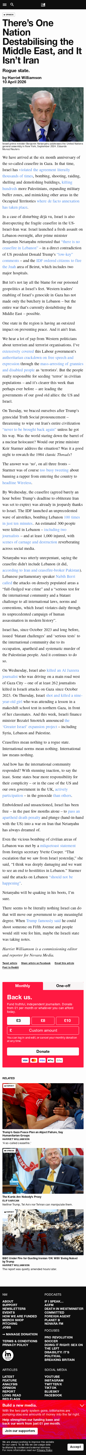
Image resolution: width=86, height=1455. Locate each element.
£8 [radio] (43, 1020)
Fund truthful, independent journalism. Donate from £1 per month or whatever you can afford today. (40, 1008)
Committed (54, 1312)
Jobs (6, 1327)
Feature (9, 1380)
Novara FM (54, 1324)
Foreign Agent (58, 1316)
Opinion (9, 1388)
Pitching (9, 1324)
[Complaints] (7, 1356)
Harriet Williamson (24, 77)
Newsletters (14, 1309)
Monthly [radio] (22, 985)
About (8, 1301)
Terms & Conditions (19, 1341)
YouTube (52, 1377)
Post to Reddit (10, 967)
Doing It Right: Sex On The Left (64, 1347)
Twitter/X (53, 1384)
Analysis (9, 1384)
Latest (8, 1377)
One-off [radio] (63, 985)
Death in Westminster (64, 1309)
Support (9, 1305)
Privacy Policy (15, 1345)
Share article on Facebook (36, 963)
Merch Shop (13, 1320)
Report (8, 1392)
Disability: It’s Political (57, 1354)
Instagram (54, 1380)
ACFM (49, 1305)
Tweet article (9, 963)
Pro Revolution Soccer (59, 1339)
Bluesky (52, 1392)
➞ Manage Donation (19, 1334)
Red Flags (11, 1399)
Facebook (53, 1395)
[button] (5, 4)
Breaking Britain (60, 1360)
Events (8, 1312)
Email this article (64, 963)
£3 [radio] (18, 1020)
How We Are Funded (19, 1316)
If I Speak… (54, 1301)
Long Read (11, 1395)
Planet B (52, 1320)
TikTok (50, 1388)
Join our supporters (20, 1431)
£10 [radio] (67, 1020)
